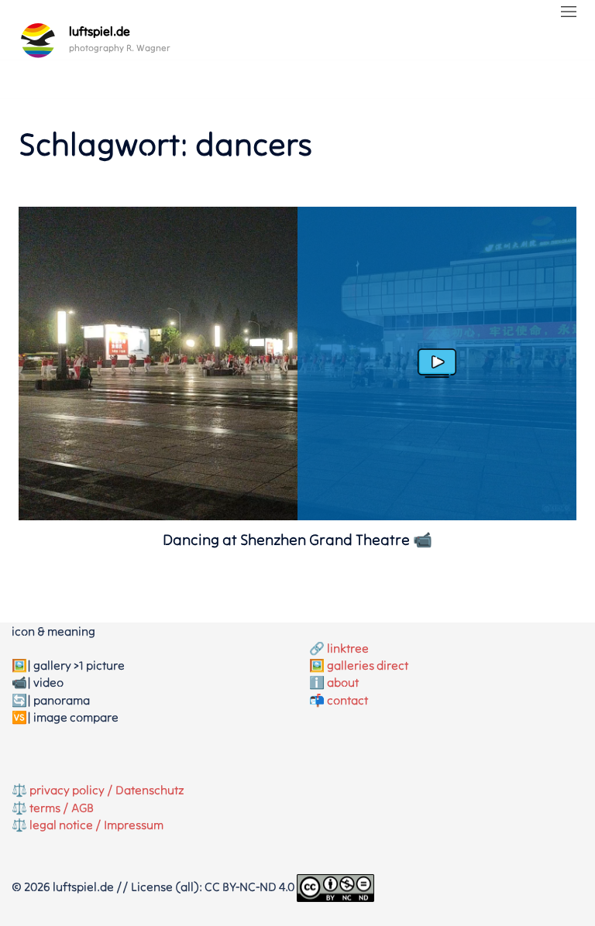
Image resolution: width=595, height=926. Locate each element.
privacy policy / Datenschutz (106, 789)
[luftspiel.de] (38, 40)
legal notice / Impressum (96, 824)
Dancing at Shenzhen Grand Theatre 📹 (297, 539)
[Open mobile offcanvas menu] (568, 12)
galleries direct (367, 665)
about (343, 682)
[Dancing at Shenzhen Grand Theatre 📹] (297, 515)
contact (347, 700)
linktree (348, 648)
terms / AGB (61, 807)
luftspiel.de (99, 31)
